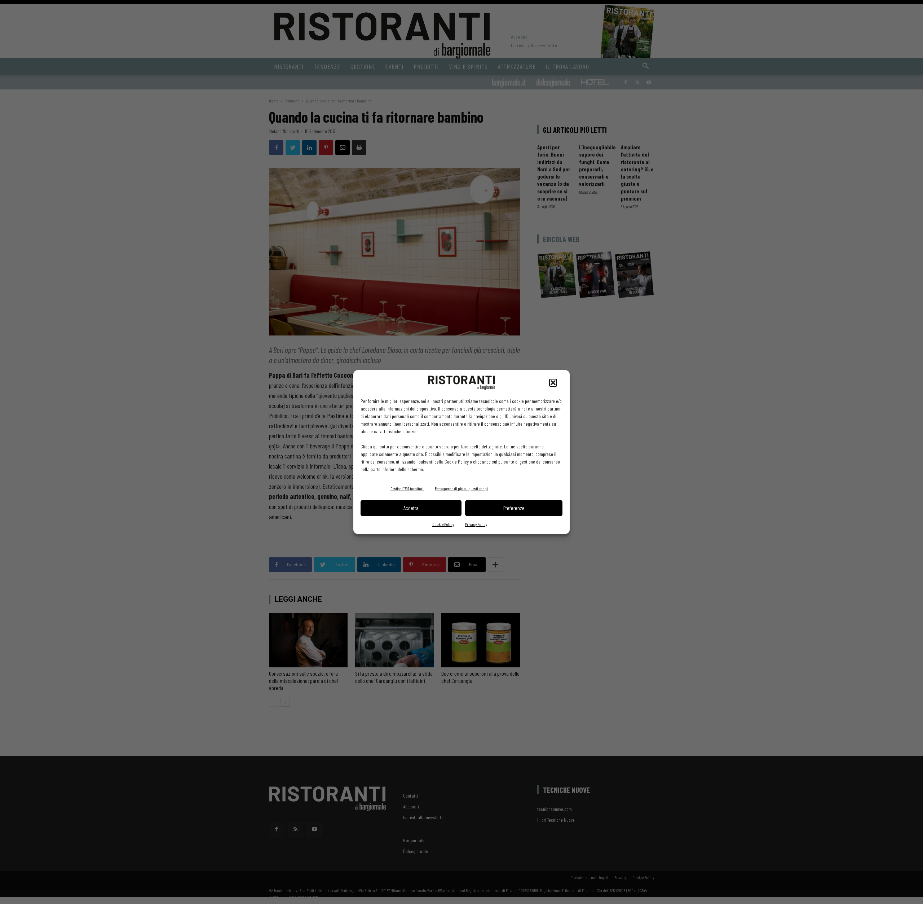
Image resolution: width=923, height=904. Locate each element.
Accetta (411, 508)
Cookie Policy (443, 524)
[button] (553, 382)
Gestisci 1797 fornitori (407, 488)
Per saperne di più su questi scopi (461, 488)
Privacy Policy (476, 524)
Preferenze (514, 508)
